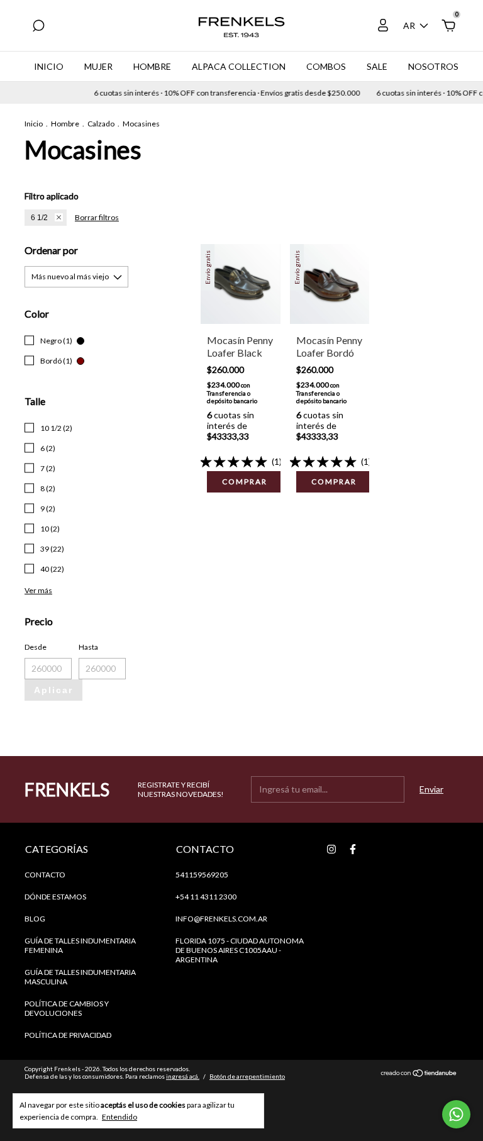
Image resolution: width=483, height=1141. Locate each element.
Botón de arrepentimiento (247, 1076)
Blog (35, 918)
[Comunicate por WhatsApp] (456, 1114)
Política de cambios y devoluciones (67, 1008)
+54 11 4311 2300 (205, 896)
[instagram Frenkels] (331, 849)
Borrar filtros (97, 217)
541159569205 (201, 874)
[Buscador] (38, 27)
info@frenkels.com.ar (221, 918)
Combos (326, 66)
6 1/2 (39, 217)
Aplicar (53, 690)
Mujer (98, 66)
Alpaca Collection (239, 66)
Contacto (45, 874)
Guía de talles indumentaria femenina (80, 945)
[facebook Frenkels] (353, 849)
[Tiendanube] (419, 1074)
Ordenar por (51, 250)
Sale (377, 66)
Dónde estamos (55, 896)
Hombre (152, 66)
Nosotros (433, 66)
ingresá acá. (182, 1076)
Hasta (88, 647)
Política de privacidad (68, 1035)
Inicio (49, 66)
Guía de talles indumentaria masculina (80, 976)
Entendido (119, 1117)
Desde (36, 647)
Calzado (100, 123)
